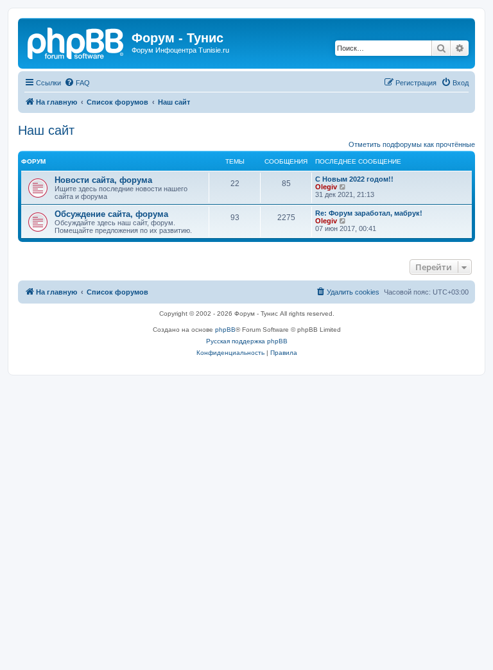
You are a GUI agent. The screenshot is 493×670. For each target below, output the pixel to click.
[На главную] (76, 41)
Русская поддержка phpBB (247, 341)
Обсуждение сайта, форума (111, 214)
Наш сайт (46, 130)
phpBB (225, 329)
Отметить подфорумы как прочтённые (412, 144)
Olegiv (326, 187)
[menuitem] (77, 82)
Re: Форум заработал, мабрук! (368, 213)
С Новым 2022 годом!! (354, 179)
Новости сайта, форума (103, 180)
